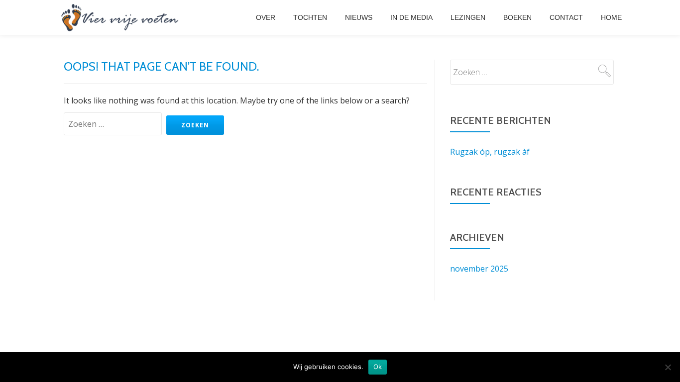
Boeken (517, 17)
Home (611, 17)
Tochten (310, 17)
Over (265, 17)
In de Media (411, 17)
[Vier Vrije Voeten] (119, 17)
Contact (566, 17)
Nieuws (358, 17)
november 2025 (479, 268)
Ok (377, 367)
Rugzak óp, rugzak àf (490, 151)
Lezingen (468, 17)
